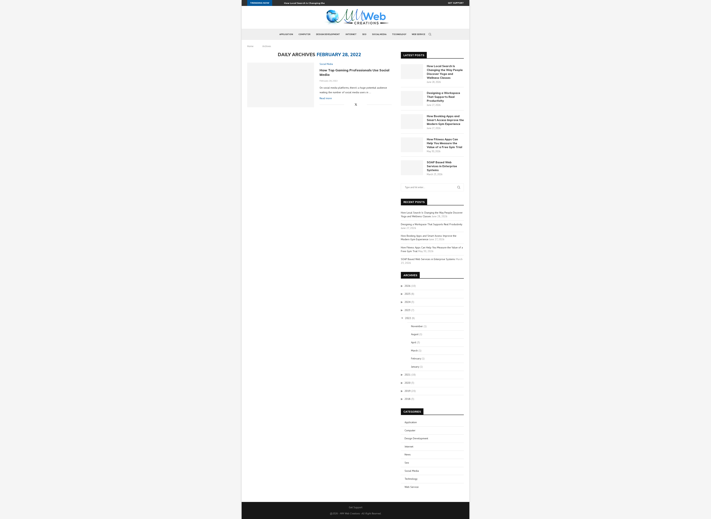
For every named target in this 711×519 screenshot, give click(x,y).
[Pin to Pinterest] (360, 104)
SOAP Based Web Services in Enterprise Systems (442, 166)
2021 (407, 374)
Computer (304, 34)
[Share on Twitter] (356, 104)
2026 (407, 285)
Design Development (328, 34)
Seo (364, 34)
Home (250, 46)
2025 (407, 293)
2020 (407, 382)
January (415, 366)
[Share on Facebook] (352, 104)
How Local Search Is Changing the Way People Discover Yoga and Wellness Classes (445, 72)
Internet (351, 34)
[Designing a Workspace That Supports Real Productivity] (412, 98)
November (417, 326)
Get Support (456, 3)
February (416, 358)
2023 (407, 310)
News (408, 454)
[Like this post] (347, 104)
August (414, 334)
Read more (326, 98)
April (413, 342)
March (414, 350)
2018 (407, 399)
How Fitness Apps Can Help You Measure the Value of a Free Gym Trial (444, 143)
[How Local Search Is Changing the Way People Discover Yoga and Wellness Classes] (412, 71)
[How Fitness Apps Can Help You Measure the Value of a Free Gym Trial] (412, 144)
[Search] (430, 34)
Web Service (418, 34)
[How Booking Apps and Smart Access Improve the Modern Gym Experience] (412, 121)
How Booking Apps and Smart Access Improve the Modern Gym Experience (445, 120)
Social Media (379, 34)
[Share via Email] (364, 104)
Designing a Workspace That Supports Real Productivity (443, 97)
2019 (407, 391)
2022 (408, 318)
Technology (399, 34)
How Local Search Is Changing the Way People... (312, 3)
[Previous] (276, 3)
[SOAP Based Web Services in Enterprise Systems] (412, 167)
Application (286, 34)
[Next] (280, 3)
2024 (407, 302)
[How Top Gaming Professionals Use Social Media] (280, 85)
